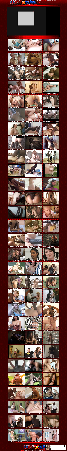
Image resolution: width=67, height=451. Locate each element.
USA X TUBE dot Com (44, 0)
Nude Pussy (42, 2)
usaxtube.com (22, 450)
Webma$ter (45, 450)
